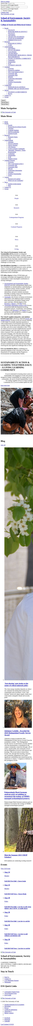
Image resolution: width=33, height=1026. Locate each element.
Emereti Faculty (12, 133)
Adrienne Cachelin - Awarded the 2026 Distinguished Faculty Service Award (17, 733)
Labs (9, 138)
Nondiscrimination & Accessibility (14, 1004)
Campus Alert (5, 12)
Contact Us (7, 95)
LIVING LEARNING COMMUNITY (19, 58)
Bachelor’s (7, 303)
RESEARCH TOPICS (14, 43)
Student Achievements (14, 184)
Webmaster (7, 982)
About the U (8, 1011)
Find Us (6, 977)
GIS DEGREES (13, 53)
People (6, 28)
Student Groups (12, 159)
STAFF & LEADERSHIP (15, 38)
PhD (21, 303)
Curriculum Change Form (11, 992)
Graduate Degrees (9, 160)
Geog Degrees (12, 52)
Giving (6, 97)
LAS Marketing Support (11, 980)
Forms (10, 83)
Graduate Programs (16, 227)
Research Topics (13, 137)
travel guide (7, 995)
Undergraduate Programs (16, 217)
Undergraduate (8, 47)
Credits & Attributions (10, 1009)
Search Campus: (5, 7)
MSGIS (10, 169)
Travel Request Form (10, 993)
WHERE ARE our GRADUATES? (18, 88)
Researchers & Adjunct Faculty (17, 127)
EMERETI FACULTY (15, 40)
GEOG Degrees (12, 145)
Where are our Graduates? (15, 180)
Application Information (15, 78)
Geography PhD (13, 75)
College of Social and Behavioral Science (16, 25)
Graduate (7, 67)
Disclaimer (7, 1006)
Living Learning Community (16, 148)
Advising (10, 80)
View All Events (5, 868)
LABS (10, 45)
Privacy (6, 1008)
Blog (9, 185)
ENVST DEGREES (14, 50)
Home (6, 122)
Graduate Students (13, 130)
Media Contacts (8, 1013)
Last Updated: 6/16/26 (7, 1024)
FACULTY (11, 30)
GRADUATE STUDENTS (16, 36)
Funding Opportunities (14, 82)
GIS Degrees (12, 147)
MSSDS (10, 77)
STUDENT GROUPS (14, 65)
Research (7, 41)
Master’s (13, 303)
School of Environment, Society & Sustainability (15, 19)
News (6, 182)
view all (3, 445)
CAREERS (7, 85)
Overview (11, 68)
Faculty (10, 125)
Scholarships (11, 62)
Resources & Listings (14, 179)
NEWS (6, 90)
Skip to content (5, 1)
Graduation (11, 60)
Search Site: (4, 3)
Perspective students (14, 70)
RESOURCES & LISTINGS (16, 87)
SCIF (9, 63)
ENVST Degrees (13, 143)
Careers (6, 177)
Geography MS (12, 73)
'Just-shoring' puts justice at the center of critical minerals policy (16, 684)
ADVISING (11, 35)
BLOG (10, 93)
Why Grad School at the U (16, 72)
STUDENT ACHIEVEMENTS (17, 92)
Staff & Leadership (13, 132)
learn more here (5, 385)
